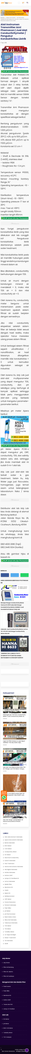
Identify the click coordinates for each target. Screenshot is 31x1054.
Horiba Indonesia (10, 872)
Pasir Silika (8, 908)
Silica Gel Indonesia (10, 920)
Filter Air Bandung (8, 967)
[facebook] (5, 575)
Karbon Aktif (8, 875)
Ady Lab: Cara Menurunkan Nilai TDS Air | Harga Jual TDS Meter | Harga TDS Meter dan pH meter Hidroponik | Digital (14, 768)
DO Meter (8, 855)
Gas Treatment (9, 863)
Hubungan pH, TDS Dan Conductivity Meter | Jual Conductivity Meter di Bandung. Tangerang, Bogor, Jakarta (14, 715)
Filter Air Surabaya (8, 976)
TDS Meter (8, 926)
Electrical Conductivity (12, 858)
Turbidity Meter (9, 932)
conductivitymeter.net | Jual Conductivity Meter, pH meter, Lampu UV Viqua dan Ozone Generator (15, 1049)
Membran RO (9, 887)
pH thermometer (10, 914)
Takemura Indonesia (11, 923)
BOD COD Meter (8, 1028)
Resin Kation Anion (10, 917)
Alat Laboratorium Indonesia (13, 837)
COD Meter (8, 849)
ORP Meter (8, 899)
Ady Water (6, 962)
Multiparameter (10, 896)
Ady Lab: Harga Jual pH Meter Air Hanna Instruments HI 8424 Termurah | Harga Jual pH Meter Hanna (13, 820)
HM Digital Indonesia (11, 869)
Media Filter (8, 884)
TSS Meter (8, 929)
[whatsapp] (24, 575)
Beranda (2, 17)
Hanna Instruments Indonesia (14, 866)
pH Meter (7, 911)
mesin (6, 890)
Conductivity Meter (10, 17)
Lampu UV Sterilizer (9, 1009)
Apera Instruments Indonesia (14, 840)
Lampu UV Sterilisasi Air (12, 878)
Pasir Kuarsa (7, 986)
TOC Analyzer (7, 1037)
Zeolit (6, 943)
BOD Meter (8, 846)
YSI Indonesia (9, 941)
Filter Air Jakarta (8, 971)
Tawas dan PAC (8, 1004)
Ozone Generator (10, 902)
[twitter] (15, 575)
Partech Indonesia (10, 905)
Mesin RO (7, 893)
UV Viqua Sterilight (10, 935)
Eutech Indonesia (10, 861)
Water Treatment (10, 938)
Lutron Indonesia (10, 881)
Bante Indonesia (10, 843)
